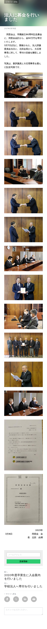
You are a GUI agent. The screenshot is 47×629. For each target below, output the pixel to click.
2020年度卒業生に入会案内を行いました (22, 576)
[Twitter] (16, 599)
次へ (6, 583)
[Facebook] (7, 599)
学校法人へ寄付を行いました (23, 586)
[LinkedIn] (25, 599)
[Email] (34, 599)
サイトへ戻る (12, 2)
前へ (6, 572)
